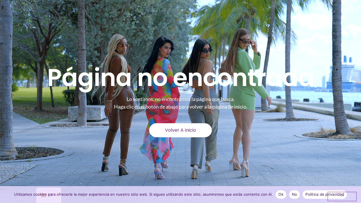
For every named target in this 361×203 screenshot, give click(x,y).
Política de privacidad (324, 194)
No (294, 194)
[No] (342, 196)
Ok (280, 194)
